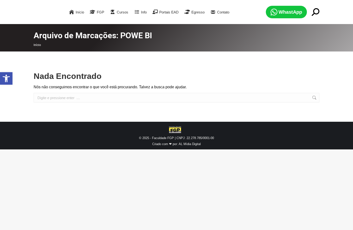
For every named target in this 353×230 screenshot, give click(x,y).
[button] (6, 78)
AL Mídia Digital (190, 144)
